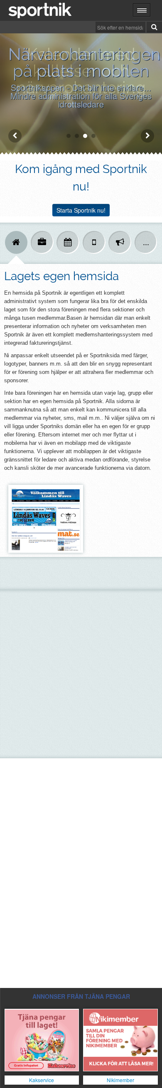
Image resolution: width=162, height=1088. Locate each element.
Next (147, 136)
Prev (15, 136)
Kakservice (41, 1079)
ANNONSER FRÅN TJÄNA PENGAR (81, 996)
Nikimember (120, 1079)
